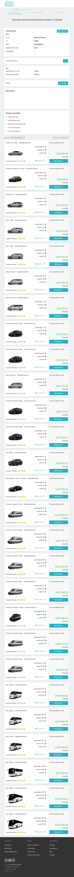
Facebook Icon (6, 860)
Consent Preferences (33, 855)
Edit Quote (62, 31)
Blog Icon (13, 860)
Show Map (63, 83)
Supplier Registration (11, 851)
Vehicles (52, 855)
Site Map (52, 845)
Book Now (58, 161)
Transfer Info (41, 160)
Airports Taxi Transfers (15, 864)
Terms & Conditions (33, 845)
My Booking (8, 848)
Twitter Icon (9, 860)
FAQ (51, 851)
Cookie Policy (31, 851)
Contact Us (8, 845)
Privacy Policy (31, 848)
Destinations (53, 848)
